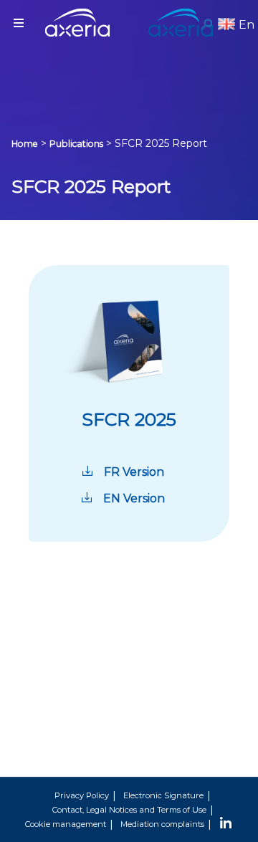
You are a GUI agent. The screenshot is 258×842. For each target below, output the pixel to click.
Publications (76, 143)
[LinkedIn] (225, 824)
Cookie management (65, 824)
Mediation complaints (162, 824)
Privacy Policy (81, 795)
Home (24, 143)
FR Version (134, 472)
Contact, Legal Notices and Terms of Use (129, 810)
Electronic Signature (163, 795)
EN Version (134, 498)
